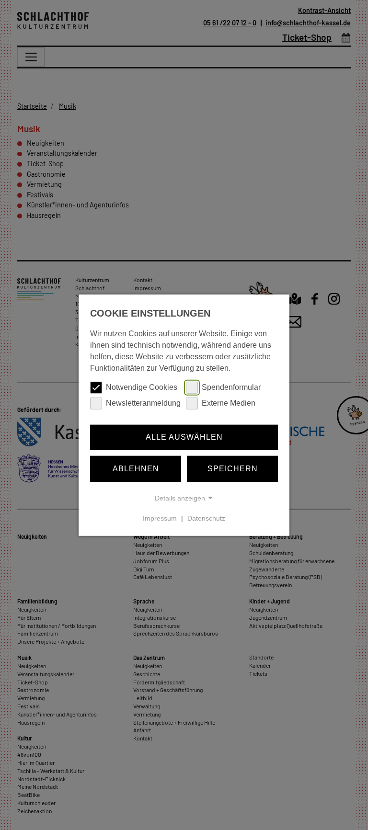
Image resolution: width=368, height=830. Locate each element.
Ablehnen (136, 469)
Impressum (160, 518)
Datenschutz (206, 518)
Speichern (232, 469)
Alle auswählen (184, 437)
